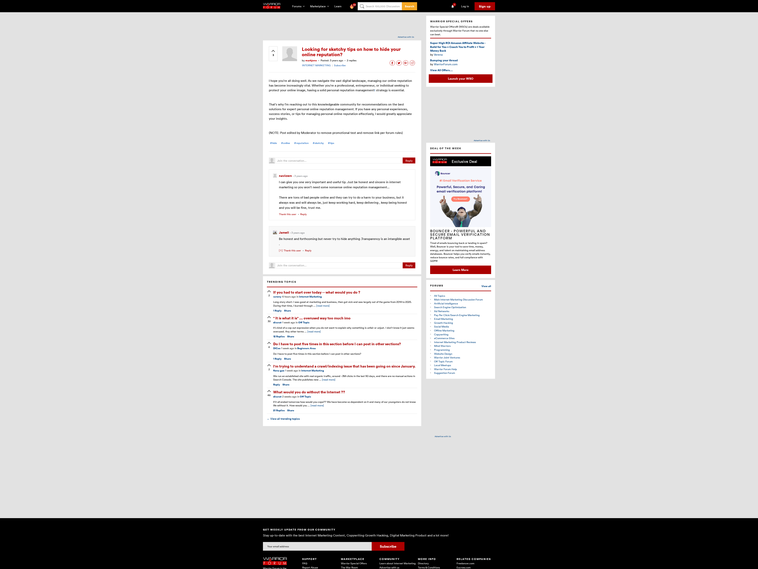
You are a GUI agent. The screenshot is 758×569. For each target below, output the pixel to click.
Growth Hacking (443, 323)
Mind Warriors (442, 346)
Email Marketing (443, 319)
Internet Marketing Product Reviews (455, 342)
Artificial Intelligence (446, 303)
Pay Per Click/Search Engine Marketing (457, 315)
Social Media (441, 326)
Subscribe (340, 65)
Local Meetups (442, 365)
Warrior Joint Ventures (447, 357)
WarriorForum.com (446, 64)
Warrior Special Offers (354, 563)
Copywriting (441, 334)
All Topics (439, 296)
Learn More (460, 270)
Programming (442, 350)
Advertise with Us (406, 36)
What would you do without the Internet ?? (309, 391)
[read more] (323, 305)
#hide (273, 143)
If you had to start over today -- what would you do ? (316, 292)
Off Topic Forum (443, 361)
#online (285, 143)
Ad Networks (441, 311)
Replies (279, 336)
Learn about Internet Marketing (397, 563)
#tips (331, 143)
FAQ (304, 563)
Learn (339, 6)
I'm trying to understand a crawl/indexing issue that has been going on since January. (344, 366)
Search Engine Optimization (450, 307)
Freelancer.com (465, 563)
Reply (409, 160)
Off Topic (304, 322)
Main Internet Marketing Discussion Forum (458, 299)
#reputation (301, 143)
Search (409, 6)
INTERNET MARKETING (316, 65)
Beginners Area (306, 348)
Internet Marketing (310, 296)
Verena (438, 54)
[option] (460, 215)
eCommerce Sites (444, 338)
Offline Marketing (444, 330)
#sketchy (318, 143)
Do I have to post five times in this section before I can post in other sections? (337, 343)
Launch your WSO (460, 78)
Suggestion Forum (444, 373)
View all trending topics (283, 419)
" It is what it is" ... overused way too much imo (312, 317)
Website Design (443, 353)
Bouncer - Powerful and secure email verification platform (460, 234)
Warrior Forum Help (445, 369)
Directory (423, 563)
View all (486, 286)
